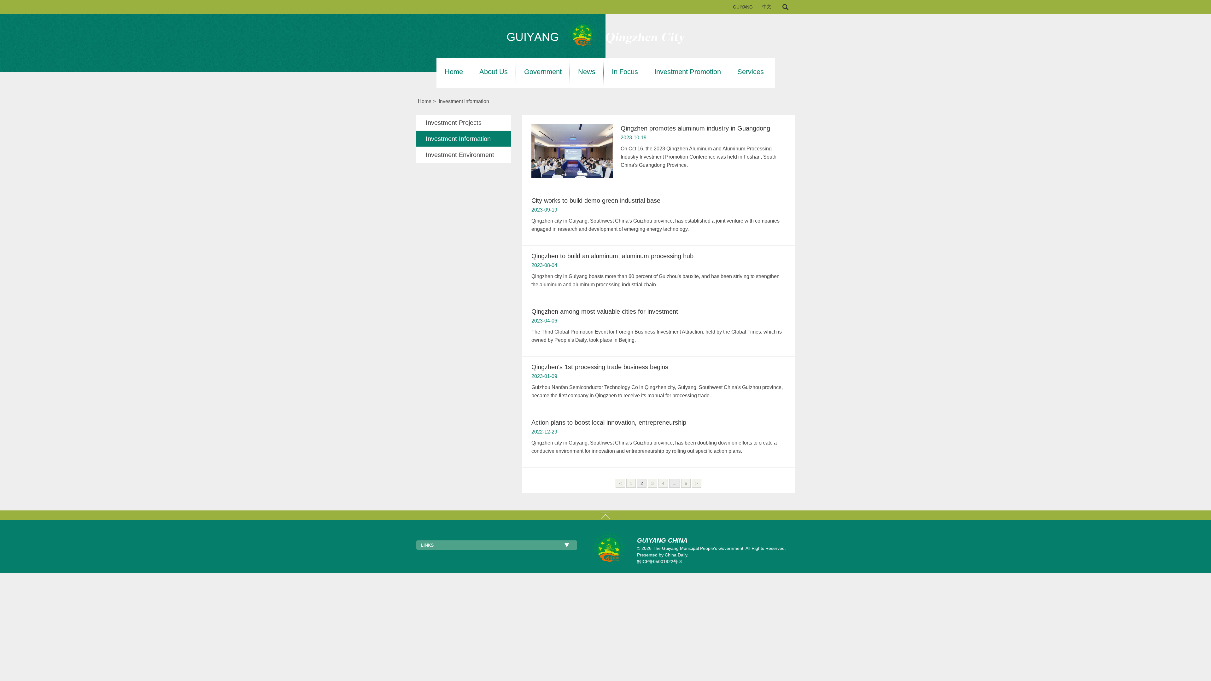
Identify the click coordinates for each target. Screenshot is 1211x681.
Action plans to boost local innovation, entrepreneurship (608, 422)
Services (750, 72)
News (586, 72)
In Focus (625, 72)
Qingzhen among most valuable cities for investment (604, 311)
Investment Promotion (687, 72)
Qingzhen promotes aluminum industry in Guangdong (695, 128)
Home (454, 72)
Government (543, 72)
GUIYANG (743, 6)
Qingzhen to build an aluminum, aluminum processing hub (612, 256)
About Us (493, 72)
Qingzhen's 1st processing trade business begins (599, 367)
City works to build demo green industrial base (595, 200)
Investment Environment (460, 154)
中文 (766, 6)
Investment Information (464, 101)
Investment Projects (454, 122)
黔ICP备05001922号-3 (659, 561)
